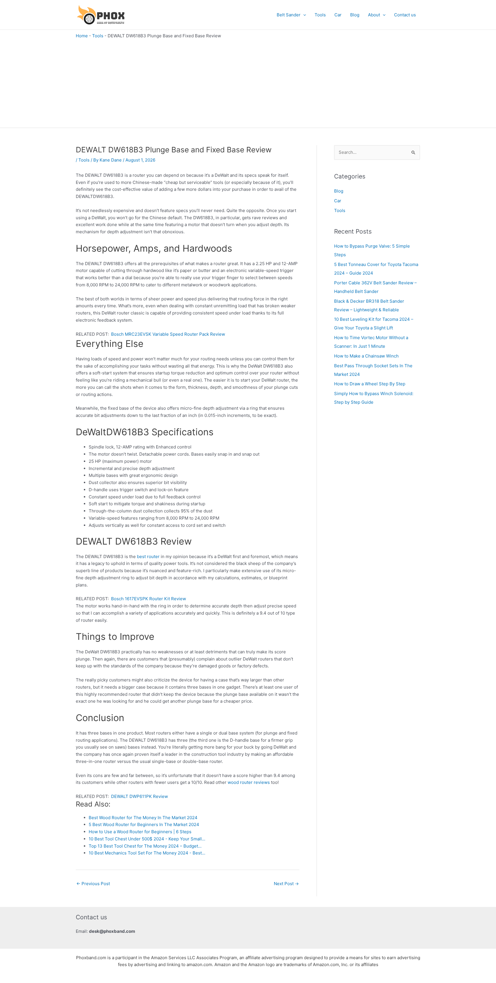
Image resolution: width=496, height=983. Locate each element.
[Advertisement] (248, 82)
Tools (320, 15)
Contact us (405, 15)
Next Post (286, 883)
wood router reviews (249, 782)
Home (82, 35)
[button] (303, 15)
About (374, 15)
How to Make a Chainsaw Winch (366, 356)
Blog (354, 15)
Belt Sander (289, 15)
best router (148, 556)
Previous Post (93, 883)
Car (338, 15)
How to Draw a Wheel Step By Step (369, 383)
